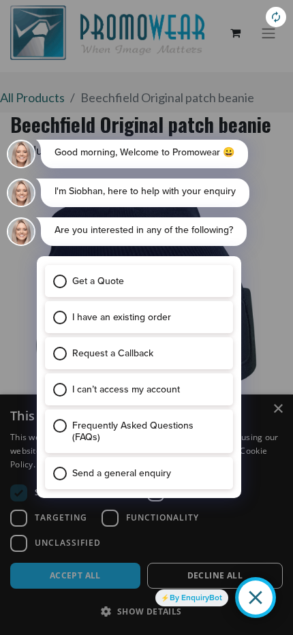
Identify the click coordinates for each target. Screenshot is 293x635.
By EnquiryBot (196, 597)
